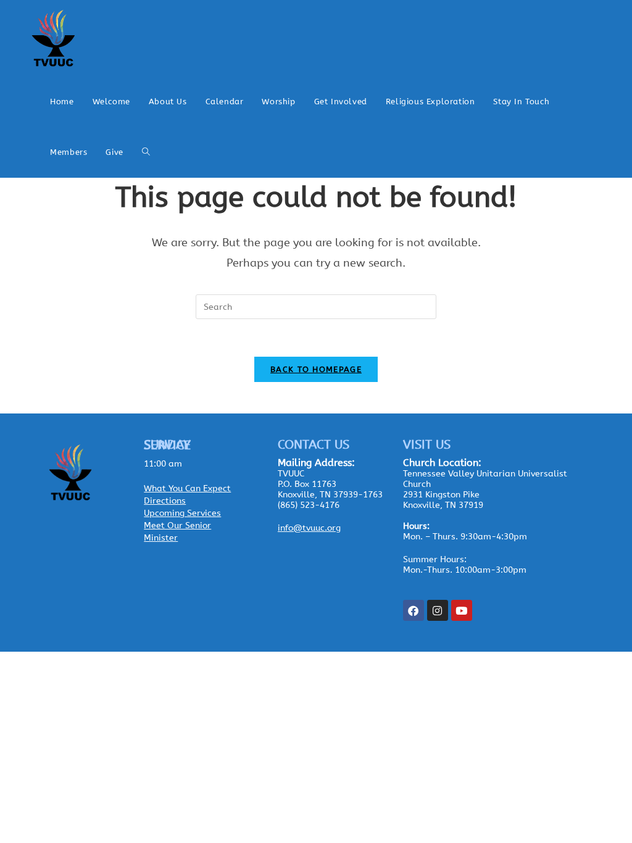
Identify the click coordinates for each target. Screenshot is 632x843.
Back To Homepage (316, 369)
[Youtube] (461, 610)
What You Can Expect (187, 488)
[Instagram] (437, 610)
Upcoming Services (182, 513)
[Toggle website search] (146, 152)
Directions (165, 501)
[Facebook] (413, 610)
